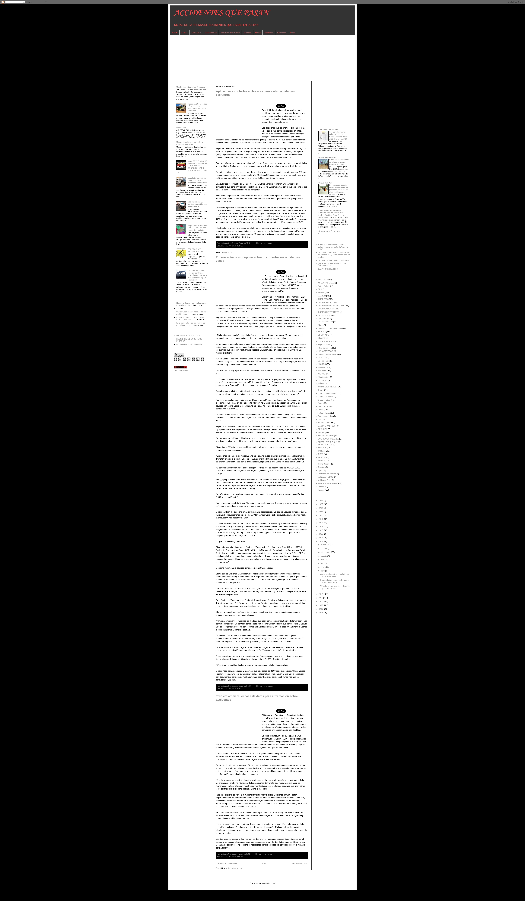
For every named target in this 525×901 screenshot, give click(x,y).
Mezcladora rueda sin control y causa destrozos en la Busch (197, 180)
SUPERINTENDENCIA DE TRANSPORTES (329, 443)
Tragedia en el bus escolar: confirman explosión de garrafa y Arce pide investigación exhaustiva (198, 275)
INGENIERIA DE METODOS (188, 336)
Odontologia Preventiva (329, 231)
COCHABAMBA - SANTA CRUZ (331, 305)
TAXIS (320, 454)
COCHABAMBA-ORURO (328, 309)
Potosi (320, 409)
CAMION (322, 296)
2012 (321, 594)
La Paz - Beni (324, 361)
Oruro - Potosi (324, 400)
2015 (321, 534)
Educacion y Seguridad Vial (330, 328)
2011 (321, 598)
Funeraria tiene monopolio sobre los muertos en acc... (334, 581)
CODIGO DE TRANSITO (328, 312)
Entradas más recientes (227, 864)
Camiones (281, 33)
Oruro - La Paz (324, 397)
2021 (321, 512)
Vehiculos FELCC (325, 477)
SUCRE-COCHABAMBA (328, 439)
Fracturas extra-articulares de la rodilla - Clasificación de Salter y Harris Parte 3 (331, 215)
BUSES (321, 292)
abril (323, 571)
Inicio (264, 864)
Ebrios (320, 325)
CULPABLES (323, 319)
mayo (323, 567)
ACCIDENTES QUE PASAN (221, 12)
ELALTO (321, 338)
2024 (321, 508)
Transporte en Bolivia (328, 130)
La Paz (184, 33)
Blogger (271, 883)
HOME (174, 33)
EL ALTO (322, 331)
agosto (324, 556)
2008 (321, 609)
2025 (321, 504)
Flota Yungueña (325, 348)
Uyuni (320, 470)
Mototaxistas (323, 377)
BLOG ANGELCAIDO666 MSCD (190, 344)
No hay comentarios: (264, 243)
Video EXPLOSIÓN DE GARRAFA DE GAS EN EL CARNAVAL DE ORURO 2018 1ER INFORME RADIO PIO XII (191, 167)
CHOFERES (323, 299)
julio (323, 559)
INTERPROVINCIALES (328, 354)
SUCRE (321, 432)
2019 (321, 519)
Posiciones (181, 128)
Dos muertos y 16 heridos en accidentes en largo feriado (197, 204)
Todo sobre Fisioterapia (329, 210)
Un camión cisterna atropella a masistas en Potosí (189, 143)
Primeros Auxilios (325, 416)
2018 (321, 523)
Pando (321, 403)
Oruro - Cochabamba (327, 393)
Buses (292, 33)
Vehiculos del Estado (327, 474)
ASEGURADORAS (326, 283)
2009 (321, 605)
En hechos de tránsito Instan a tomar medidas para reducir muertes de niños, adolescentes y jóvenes (338, 190)
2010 (321, 601)
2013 (321, 541)
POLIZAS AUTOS (325, 406)
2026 (321, 500)
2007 (321, 613)
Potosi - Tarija (324, 413)
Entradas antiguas (299, 864)
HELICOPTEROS (325, 351)
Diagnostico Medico (327, 157)
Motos (258, 33)
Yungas (321, 490)
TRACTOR (322, 457)
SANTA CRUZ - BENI (327, 426)
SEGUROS (322, 429)
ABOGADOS (323, 279)
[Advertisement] (256, 58)
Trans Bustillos (324, 464)
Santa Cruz (196, 33)
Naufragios (322, 380)
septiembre (326, 552)
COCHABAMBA (324, 302)
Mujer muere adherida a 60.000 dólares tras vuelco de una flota (197, 227)
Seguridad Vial (325, 183)
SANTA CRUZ (324, 422)
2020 (321, 515)
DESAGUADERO (325, 322)
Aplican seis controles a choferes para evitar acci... (334, 575)
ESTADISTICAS (325, 341)
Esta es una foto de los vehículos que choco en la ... (190, 324)
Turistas (321, 467)
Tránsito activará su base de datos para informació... (335, 587)
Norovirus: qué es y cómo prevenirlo (333, 260)
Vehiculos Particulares (230, 33)
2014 (321, 538)
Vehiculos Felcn (325, 480)
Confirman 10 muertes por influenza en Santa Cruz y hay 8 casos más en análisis (334, 254)
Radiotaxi (322, 419)
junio (323, 563)
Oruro (320, 390)
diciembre (325, 545)
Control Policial (324, 315)
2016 (321, 530)
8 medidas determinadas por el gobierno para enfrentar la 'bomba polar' (333, 246)
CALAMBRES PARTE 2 (328, 269)
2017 (321, 526)
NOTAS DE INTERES (234, 246)
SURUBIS (322, 447)
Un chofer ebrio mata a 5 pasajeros (191, 87)
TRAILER (322, 461)
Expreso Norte (324, 344)
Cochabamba (211, 33)
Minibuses (269, 33)
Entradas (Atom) (235, 868)
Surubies (247, 33)
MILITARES (323, 367)
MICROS (322, 364)
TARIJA (321, 451)
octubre (324, 548)
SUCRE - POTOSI (326, 435)
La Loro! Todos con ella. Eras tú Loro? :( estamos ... (190, 318)
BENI (320, 289)
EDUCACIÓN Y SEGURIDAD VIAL (195, 250)
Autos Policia (323, 286)
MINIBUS (322, 370)
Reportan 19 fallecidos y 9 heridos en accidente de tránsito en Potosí (197, 107)
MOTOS (321, 374)
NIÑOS (321, 384)
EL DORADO (323, 335)
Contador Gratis (181, 370)
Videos (321, 487)
